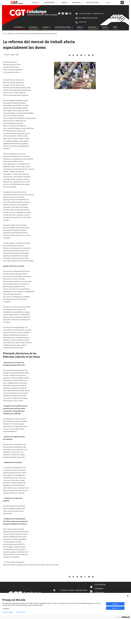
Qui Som (35, 2)
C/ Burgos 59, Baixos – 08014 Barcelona (91, 13)
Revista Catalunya (92, 2)
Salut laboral (92, 27)
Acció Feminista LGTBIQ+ (63, 27)
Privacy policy (20, 612)
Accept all (115, 604)
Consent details (7, 612)
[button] (69, 55)
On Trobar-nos (49, 2)
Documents (76, 2)
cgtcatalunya (99, 588)
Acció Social (33, 27)
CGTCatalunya (99, 592)
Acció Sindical (18, 27)
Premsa (104, 27)
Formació (46, 27)
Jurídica (79, 27)
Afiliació (64, 2)
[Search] (122, 2)
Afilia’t (115, 27)
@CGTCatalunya (100, 584)
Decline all (115, 608)
